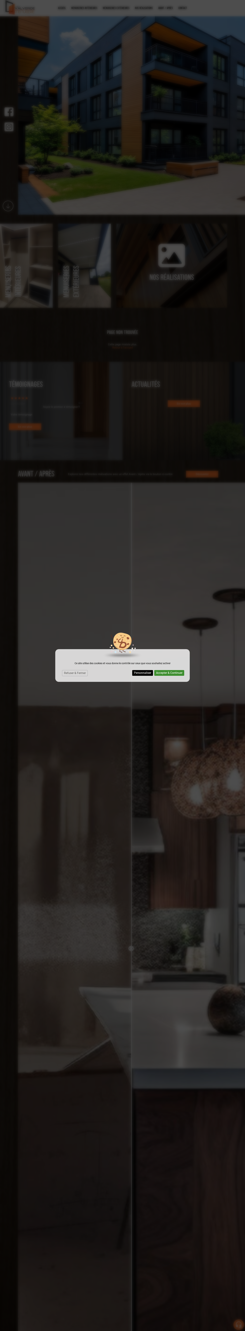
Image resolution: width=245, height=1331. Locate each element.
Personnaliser (142, 673)
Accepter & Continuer (169, 673)
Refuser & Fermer (75, 673)
